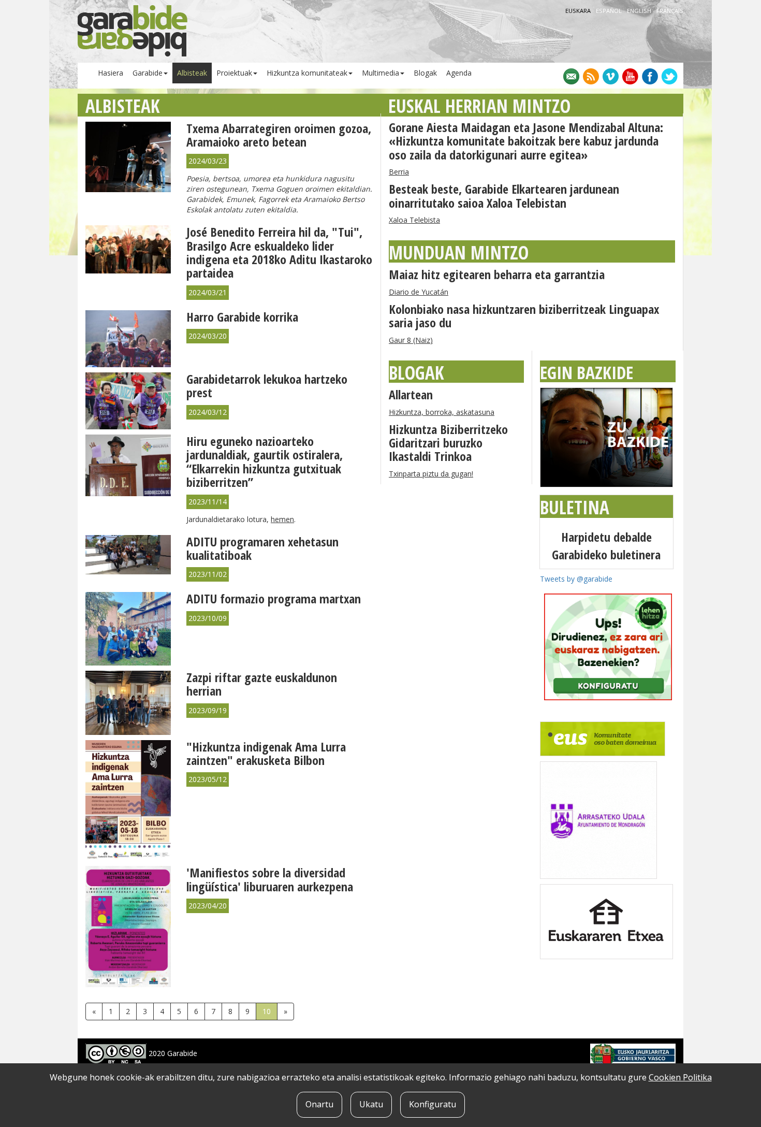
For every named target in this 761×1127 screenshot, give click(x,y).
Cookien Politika (680, 1077)
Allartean (411, 394)
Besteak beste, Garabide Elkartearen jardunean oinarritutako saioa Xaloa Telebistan (504, 195)
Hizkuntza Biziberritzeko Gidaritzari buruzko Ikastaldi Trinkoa (448, 443)
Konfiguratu (432, 1104)
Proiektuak (234, 73)
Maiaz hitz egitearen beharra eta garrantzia (497, 274)
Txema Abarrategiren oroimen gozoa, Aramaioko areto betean (278, 135)
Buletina (574, 507)
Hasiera (110, 73)
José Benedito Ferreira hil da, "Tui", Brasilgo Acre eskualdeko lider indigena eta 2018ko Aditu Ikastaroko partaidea (279, 252)
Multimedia (380, 73)
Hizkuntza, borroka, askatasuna (441, 412)
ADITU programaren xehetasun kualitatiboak (262, 548)
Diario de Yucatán (418, 292)
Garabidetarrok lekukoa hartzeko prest (266, 385)
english (640, 11)
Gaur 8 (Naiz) (411, 340)
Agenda (459, 73)
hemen (282, 519)
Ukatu (371, 1104)
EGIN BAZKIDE (586, 372)
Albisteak (192, 73)
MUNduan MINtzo (459, 252)
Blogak (425, 73)
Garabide (148, 73)
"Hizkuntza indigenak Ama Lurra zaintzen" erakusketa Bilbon (266, 753)
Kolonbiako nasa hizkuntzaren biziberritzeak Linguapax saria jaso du (524, 315)
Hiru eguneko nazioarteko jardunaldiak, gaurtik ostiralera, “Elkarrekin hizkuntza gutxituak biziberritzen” (264, 461)
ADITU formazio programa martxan (273, 598)
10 (266, 1011)
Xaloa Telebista (414, 220)
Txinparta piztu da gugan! (431, 474)
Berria (399, 172)
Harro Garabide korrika (242, 316)
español (609, 11)
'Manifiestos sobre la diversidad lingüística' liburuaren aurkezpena (269, 879)
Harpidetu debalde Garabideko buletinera (606, 545)
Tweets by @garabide (576, 579)
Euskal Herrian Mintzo (479, 106)
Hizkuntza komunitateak (307, 73)
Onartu (319, 1104)
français (669, 11)
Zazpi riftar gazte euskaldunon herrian (261, 684)
